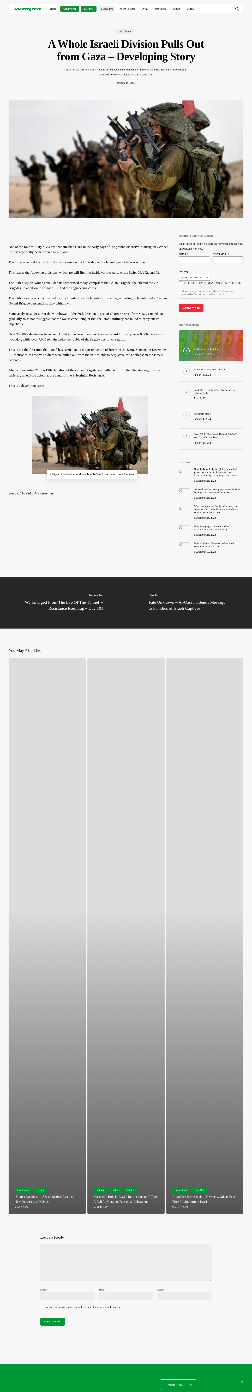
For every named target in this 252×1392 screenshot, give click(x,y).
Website (160, 1289)
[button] (178, 1384)
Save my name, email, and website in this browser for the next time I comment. (82, 1307)
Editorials (100, 1190)
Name (44, 1289)
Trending (39, 1190)
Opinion (130, 1190)
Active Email (221, 253)
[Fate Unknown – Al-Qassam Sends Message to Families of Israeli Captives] (189, 603)
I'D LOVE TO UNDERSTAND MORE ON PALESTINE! (213, 283)
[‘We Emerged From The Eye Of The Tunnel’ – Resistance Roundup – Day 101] (63, 603)
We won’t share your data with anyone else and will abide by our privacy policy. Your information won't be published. (208, 292)
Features (116, 1190)
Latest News (125, 31)
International (181, 1190)
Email (102, 1289)
